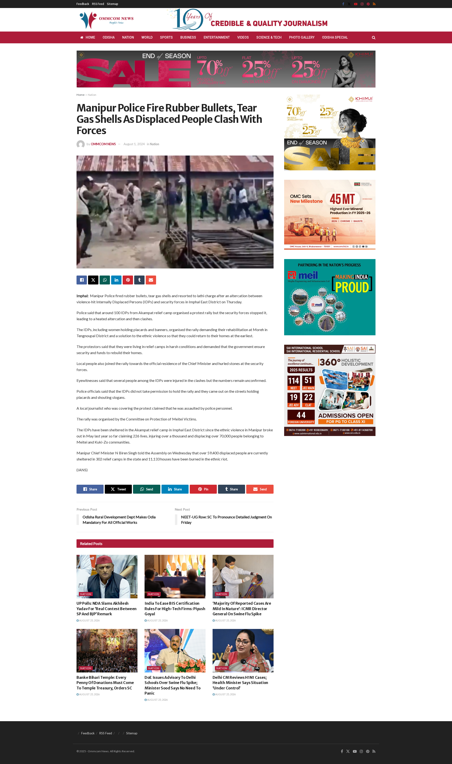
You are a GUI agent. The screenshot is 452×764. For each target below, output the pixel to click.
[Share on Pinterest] (128, 280)
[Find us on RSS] (374, 4)
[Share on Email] (151, 280)
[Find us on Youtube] (355, 4)
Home (90, 37)
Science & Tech (269, 37)
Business (188, 37)
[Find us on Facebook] (343, 4)
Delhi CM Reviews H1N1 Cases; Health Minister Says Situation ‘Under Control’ (240, 682)
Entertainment (217, 37)
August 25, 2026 (89, 620)
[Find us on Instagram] (362, 4)
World (147, 37)
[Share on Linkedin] (116, 280)
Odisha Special (335, 37)
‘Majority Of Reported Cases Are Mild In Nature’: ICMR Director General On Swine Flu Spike (242, 608)
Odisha (109, 37)
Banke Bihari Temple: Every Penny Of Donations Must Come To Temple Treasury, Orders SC (105, 682)
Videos (243, 37)
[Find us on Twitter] (349, 4)
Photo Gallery (302, 37)
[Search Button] (373, 37)
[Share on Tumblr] (139, 280)
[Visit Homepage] (106, 20)
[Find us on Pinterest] (368, 4)
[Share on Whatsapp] (105, 280)
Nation (128, 37)
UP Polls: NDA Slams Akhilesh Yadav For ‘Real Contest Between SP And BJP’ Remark (107, 608)
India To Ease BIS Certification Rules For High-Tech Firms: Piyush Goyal (175, 608)
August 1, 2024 (134, 144)
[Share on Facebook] (82, 280)
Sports (166, 37)
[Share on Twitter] (93, 280)
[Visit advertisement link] (258, 19)
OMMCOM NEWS (103, 144)
